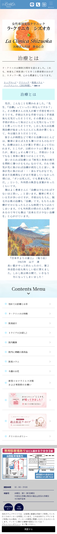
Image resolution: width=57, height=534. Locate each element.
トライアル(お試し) (18, 332)
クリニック (24, 82)
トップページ (10, 82)
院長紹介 (13, 323)
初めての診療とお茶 (18, 303)
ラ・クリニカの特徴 (18, 313)
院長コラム (37, 82)
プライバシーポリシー (11, 524)
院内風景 (13, 342)
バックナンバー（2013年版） (17, 85)
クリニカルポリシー (18, 436)
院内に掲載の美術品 (18, 351)
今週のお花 (14, 371)
